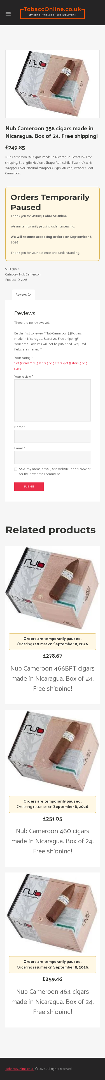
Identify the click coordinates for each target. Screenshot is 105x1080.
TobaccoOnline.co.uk (19, 1069)
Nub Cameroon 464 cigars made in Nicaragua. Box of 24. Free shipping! (52, 1002)
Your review (23, 376)
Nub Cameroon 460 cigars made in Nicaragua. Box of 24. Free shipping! (52, 841)
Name (19, 427)
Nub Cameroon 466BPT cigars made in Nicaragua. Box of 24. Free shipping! (52, 678)
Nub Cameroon (30, 274)
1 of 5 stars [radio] (21, 363)
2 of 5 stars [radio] (38, 363)
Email (19, 448)
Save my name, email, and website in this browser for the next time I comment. (54, 472)
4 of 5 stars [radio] (71, 363)
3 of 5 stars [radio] (54, 363)
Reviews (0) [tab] (24, 294)
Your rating (23, 358)
